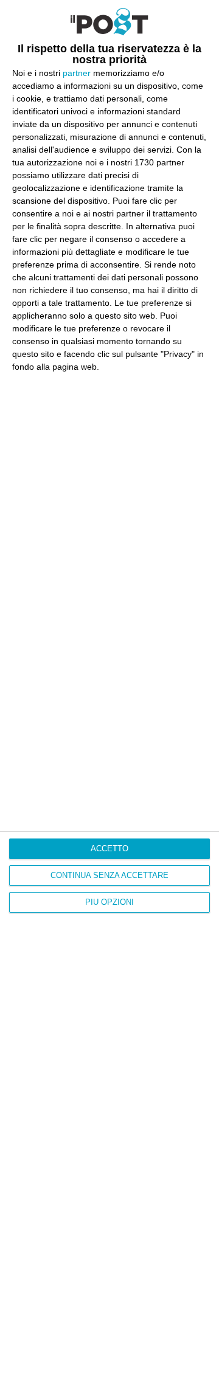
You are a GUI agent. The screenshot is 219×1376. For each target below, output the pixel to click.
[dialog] (109, 688)
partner (77, 73)
